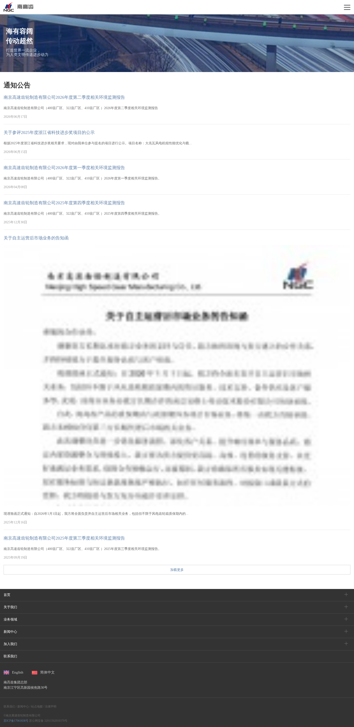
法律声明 (50, 706)
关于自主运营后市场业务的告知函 (36, 238)
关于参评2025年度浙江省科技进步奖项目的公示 (49, 132)
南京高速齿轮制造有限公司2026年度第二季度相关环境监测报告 (64, 97)
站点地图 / (37, 706)
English (17, 672)
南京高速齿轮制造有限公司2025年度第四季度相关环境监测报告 (64, 202)
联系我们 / (10, 706)
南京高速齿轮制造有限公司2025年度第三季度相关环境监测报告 (64, 538)
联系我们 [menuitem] (10, 656)
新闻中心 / (23, 706)
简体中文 (47, 672)
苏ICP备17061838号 (16, 720)
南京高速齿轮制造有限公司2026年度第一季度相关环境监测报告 (64, 167)
